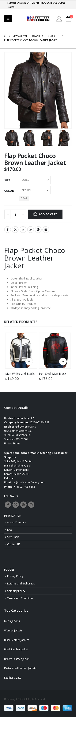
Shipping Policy (16, 590)
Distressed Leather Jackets (20, 668)
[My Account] (59, 18)
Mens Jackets (12, 621)
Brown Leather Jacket (16, 658)
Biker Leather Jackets (16, 640)
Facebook (7, 229)
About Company (17, 522)
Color (9, 191)
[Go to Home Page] (5, 36)
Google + (30, 229)
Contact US (13, 544)
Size (7, 180)
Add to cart (48, 214)
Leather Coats (12, 677)
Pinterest (38, 229)
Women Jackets (13, 630)
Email (45, 229)
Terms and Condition (20, 598)
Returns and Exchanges (21, 583)
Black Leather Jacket (16, 649)
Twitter (15, 229)
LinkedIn (23, 229)
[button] (8, 18)
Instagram (31, 504)
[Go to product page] (21, 350)
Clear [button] (23, 198)
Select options (29, 361)
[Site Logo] (38, 19)
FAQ (9, 529)
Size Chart (13, 537)
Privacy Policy (15, 576)
